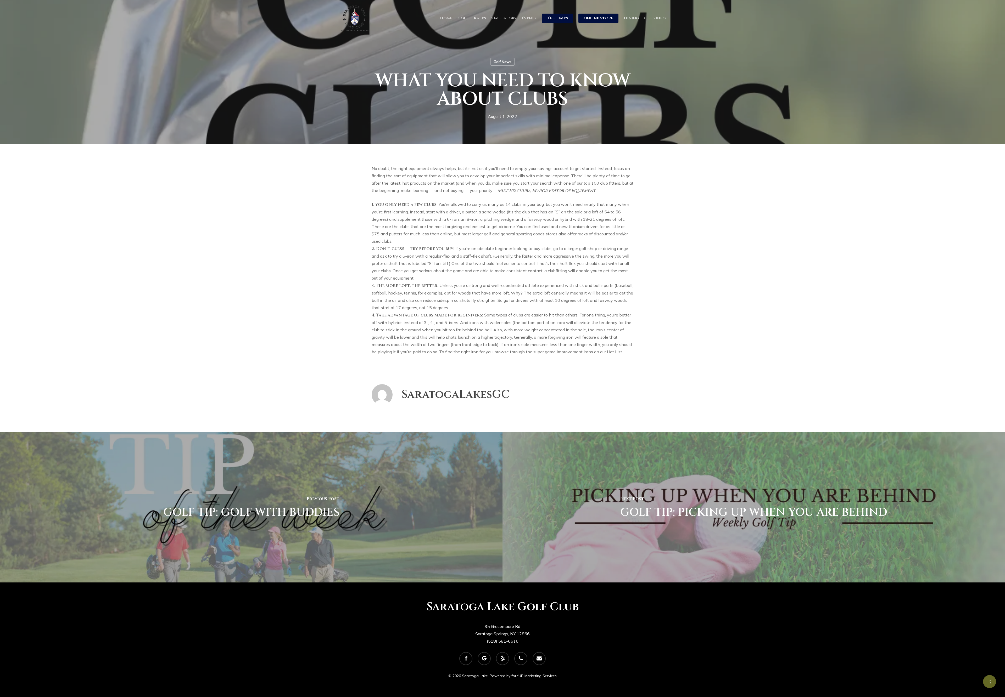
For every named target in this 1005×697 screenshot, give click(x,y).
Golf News (502, 61)
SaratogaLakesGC (455, 394)
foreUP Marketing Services (534, 675)
